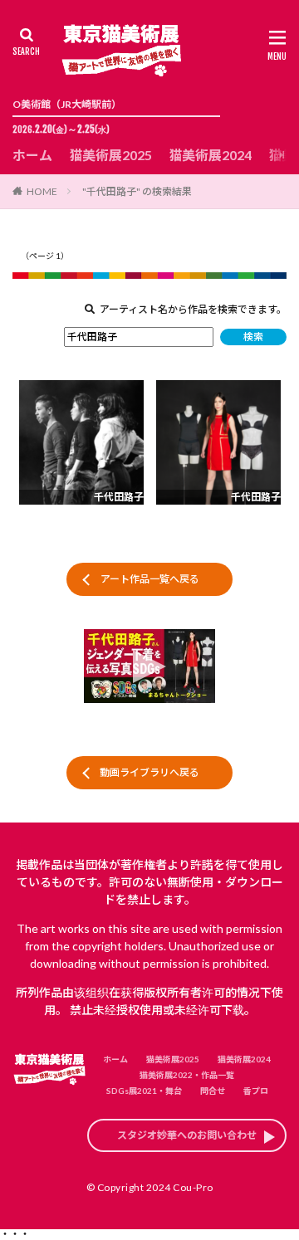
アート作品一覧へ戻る (149, 579)
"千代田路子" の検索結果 (137, 191)
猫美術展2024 (210, 155)
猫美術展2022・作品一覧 (187, 1075)
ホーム (32, 155)
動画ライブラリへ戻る (149, 772)
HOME (42, 191)
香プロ (255, 1091)
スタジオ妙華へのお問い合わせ (187, 1135)
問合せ (212, 1091)
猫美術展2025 (110, 155)
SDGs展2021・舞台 (144, 1091)
